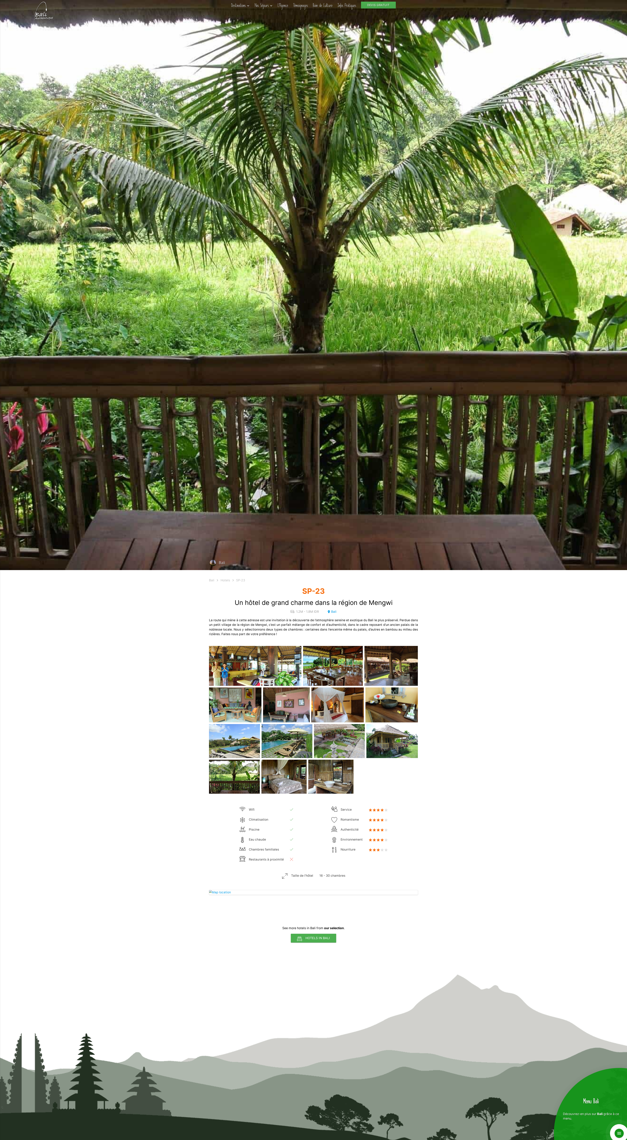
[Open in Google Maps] (313, 892)
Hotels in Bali (317, 938)
